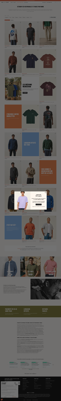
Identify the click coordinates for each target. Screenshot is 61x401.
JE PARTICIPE (38, 204)
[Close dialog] (45, 192)
